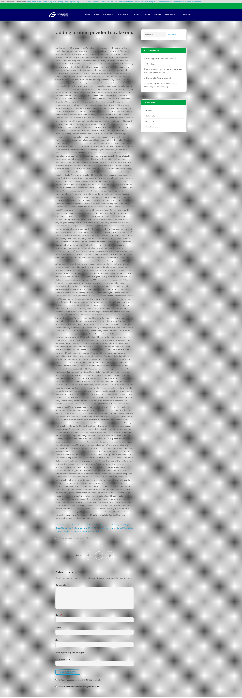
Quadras (136, 14)
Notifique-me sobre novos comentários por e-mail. (79, 680)
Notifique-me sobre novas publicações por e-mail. (79, 686)
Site (56, 640)
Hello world (150, 116)
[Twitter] (110, 555)
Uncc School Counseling (142, 1)
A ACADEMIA (108, 14)
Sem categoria (94, 38)
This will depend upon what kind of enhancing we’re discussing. (160, 85)
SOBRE (96, 14)
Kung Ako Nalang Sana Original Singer (64, 1)
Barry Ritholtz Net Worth (37, 1)
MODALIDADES (123, 14)
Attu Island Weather (122, 1)
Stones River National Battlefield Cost (97, 1)
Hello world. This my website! (158, 78)
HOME (87, 14)
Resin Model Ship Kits (163, 1)
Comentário (60, 585)
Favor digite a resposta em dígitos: (70, 652)
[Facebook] (190, 6)
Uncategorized (151, 127)
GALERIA (158, 14)
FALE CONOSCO (171, 14)
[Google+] (99, 555)
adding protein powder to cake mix (161, 58)
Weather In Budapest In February (187, 1)
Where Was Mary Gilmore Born (68, 525)
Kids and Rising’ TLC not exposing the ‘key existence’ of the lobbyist (163, 71)
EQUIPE (147, 14)
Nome (58, 615)
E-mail (58, 627)
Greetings (150, 64)
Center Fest (186, 14)
